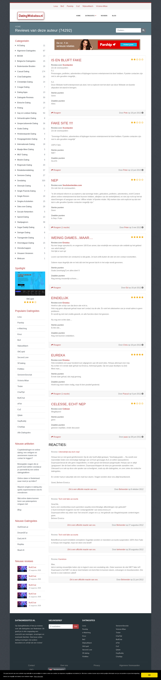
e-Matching (22, 328)
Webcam (21, 258)
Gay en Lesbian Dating (26, 113)
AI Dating (21, 46)
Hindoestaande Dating (26, 134)
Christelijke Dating (25, 82)
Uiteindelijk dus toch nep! (69, 452)
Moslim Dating (23, 160)
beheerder (121, 549)
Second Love (23, 357)
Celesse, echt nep (68, 404)
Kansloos (62, 559)
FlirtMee (20, 369)
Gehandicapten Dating (26, 118)
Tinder (20, 386)
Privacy (97, 665)
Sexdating (21, 181)
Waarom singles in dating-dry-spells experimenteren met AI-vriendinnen (29, 490)
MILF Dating (22, 155)
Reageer (57, 113)
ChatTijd (21, 392)
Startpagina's (22, 222)
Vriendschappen (24, 248)
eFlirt (19, 404)
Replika (20, 544)
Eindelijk (59, 298)
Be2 (62, 6)
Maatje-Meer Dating (25, 149)
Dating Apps (22, 92)
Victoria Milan (101, 6)
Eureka (58, 355)
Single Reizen (23, 196)
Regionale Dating (24, 165)
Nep (54, 180)
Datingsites (90, 16)
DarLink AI (21, 539)
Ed (127, 288)
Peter (125, 170)
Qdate (20, 415)
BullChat (21, 398)
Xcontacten (68, 65)
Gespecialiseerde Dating (27, 123)
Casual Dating (23, 71)
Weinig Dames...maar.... (72, 238)
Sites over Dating (24, 207)
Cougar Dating (23, 87)
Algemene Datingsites (26, 51)
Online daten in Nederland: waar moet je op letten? (28, 479)
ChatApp (21, 427)
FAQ (31, 670)
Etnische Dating (24, 103)
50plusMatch (88, 6)
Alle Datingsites (24, 433)
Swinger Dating (23, 233)
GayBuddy (21, 421)
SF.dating (21, 363)
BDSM (20, 56)
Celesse (66, 409)
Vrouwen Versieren (25, 253)
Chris (125, 345)
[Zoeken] (143, 30)
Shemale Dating (24, 186)
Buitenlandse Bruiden (26, 66)
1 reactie (65, 227)
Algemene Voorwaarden (129, 665)
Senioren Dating (24, 175)
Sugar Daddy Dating (25, 227)
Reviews (104, 16)
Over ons (64, 665)
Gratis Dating (22, 129)
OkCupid (21, 352)
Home (78, 16)
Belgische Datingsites (26, 61)
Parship (70, 6)
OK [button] (149, 675)
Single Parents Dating (26, 191)
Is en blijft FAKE (66, 60)
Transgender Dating (25, 238)
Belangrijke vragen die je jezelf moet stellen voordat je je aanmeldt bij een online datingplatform (29, 468)
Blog (114, 16)
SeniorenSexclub (24, 375)
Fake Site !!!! (62, 123)
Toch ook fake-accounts (68, 499)
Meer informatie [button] (38, 676)
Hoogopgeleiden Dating (27, 139)
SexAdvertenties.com (72, 185)
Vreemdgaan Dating (25, 243)
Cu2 (78, 6)
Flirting (20, 108)
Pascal (126, 394)
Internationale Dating (26, 144)
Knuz (19, 334)
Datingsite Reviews (25, 97)
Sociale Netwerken (25, 212)
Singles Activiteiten (25, 201)
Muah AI (20, 550)
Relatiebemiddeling (25, 170)
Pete (126, 113)
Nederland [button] (58, 670)
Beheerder (123, 489)
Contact (31, 665)
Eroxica (66, 243)
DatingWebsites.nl (31, 16)
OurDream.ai (22, 527)
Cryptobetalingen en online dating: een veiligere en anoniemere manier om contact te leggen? (28, 454)
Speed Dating (23, 217)
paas (126, 437)
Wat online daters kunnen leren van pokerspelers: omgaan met (28, 501)
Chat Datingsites (24, 77)
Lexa (56, 6)
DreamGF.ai (22, 533)
